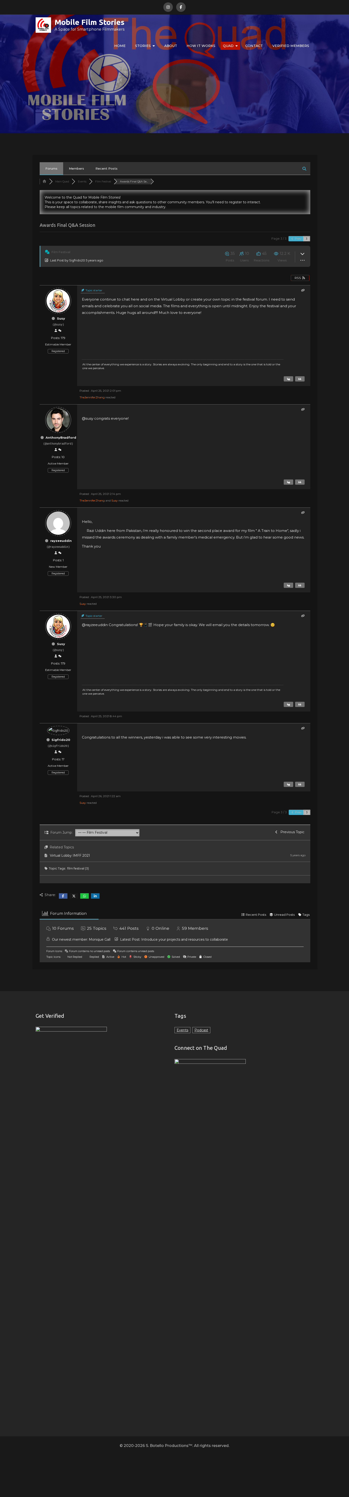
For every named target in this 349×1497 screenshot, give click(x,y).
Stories (143, 46)
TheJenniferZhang (92, 397)
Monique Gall (99, 939)
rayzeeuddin (61, 541)
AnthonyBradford (61, 437)
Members (76, 168)
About (170, 46)
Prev (297, 238)
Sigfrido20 (77, 260)
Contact (254, 46)
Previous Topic (291, 832)
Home (120, 46)
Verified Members (290, 46)
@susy (87, 418)
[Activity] (59, 331)
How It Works (201, 46)
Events (182, 1030)
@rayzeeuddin (95, 625)
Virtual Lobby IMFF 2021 (70, 855)
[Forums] (44, 181)
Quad (228, 46)
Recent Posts (106, 168)
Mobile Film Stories (89, 22)
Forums (51, 168)
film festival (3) (78, 868)
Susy (61, 318)
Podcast (201, 1030)
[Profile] (55, 331)
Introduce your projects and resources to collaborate (184, 939)
